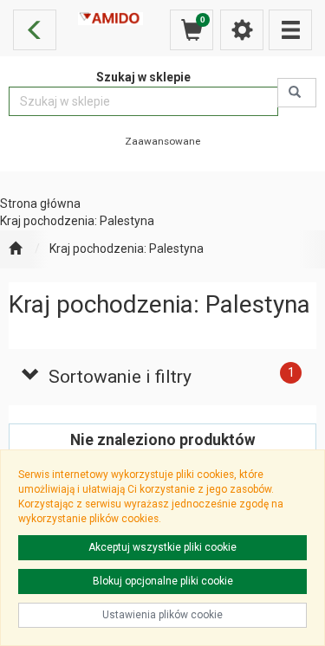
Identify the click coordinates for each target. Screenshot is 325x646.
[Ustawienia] (241, 30)
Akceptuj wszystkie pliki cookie (162, 547)
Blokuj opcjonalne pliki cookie (163, 581)
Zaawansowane (162, 141)
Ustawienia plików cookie (162, 615)
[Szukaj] (296, 92)
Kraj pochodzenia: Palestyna (126, 248)
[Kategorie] (290, 30)
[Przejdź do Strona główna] (15, 249)
